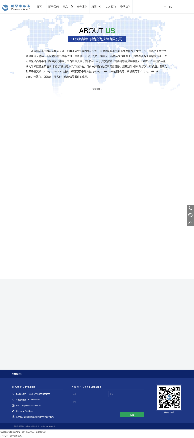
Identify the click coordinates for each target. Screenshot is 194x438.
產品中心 (68, 6)
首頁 (39, 6)
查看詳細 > (97, 88)
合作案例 (82, 6)
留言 (74, 402)
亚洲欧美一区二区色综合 (11, 435)
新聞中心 (96, 6)
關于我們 (53, 6)
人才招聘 (111, 6)
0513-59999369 (190, 208)
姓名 (74, 394)
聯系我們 (125, 6)
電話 (111, 394)
